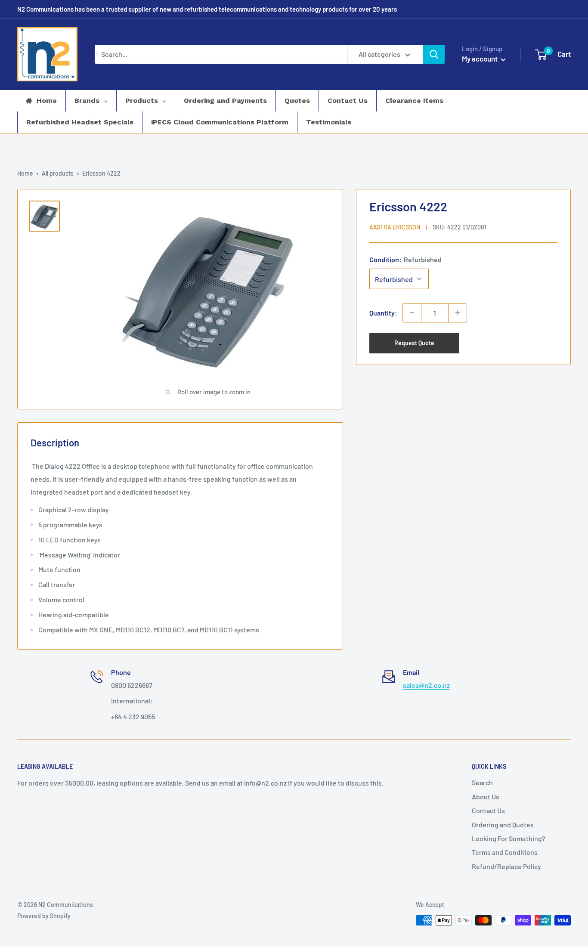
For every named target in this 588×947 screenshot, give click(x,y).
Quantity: (383, 312)
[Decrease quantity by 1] (412, 312)
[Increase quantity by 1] (458, 312)
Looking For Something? (508, 838)
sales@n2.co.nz (426, 685)
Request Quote (414, 342)
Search (482, 782)
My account (480, 58)
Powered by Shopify (44, 915)
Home (25, 173)
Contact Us (488, 810)
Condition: (405, 259)
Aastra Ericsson (394, 226)
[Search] (434, 54)
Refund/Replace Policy (506, 866)
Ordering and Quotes (503, 824)
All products (58, 173)
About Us (485, 796)
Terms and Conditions (505, 852)
